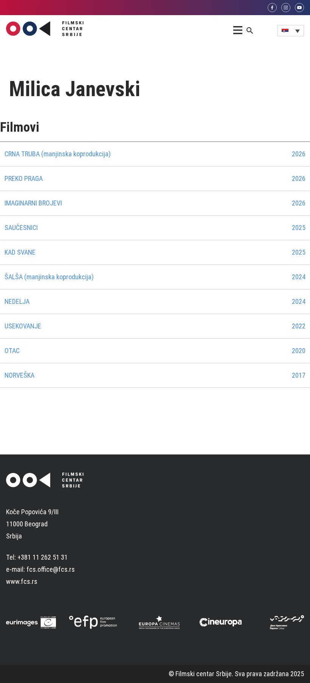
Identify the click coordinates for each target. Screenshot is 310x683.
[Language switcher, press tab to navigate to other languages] (290, 30)
